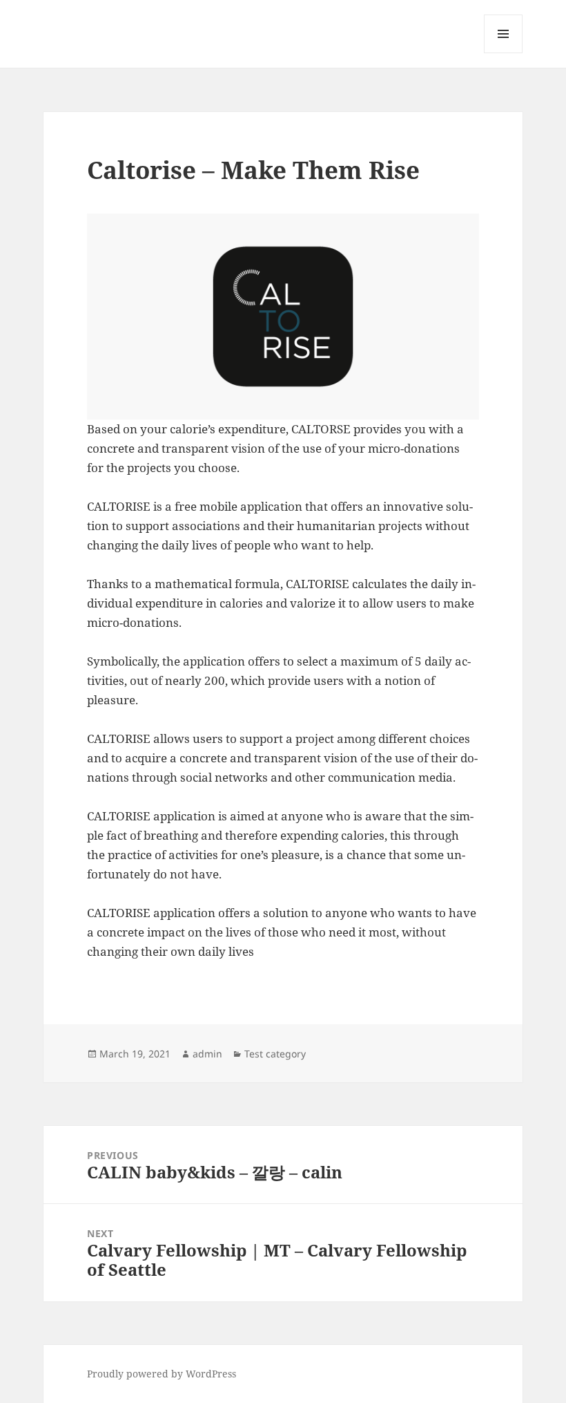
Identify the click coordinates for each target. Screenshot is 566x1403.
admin (207, 1053)
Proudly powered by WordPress (161, 1373)
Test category (275, 1053)
